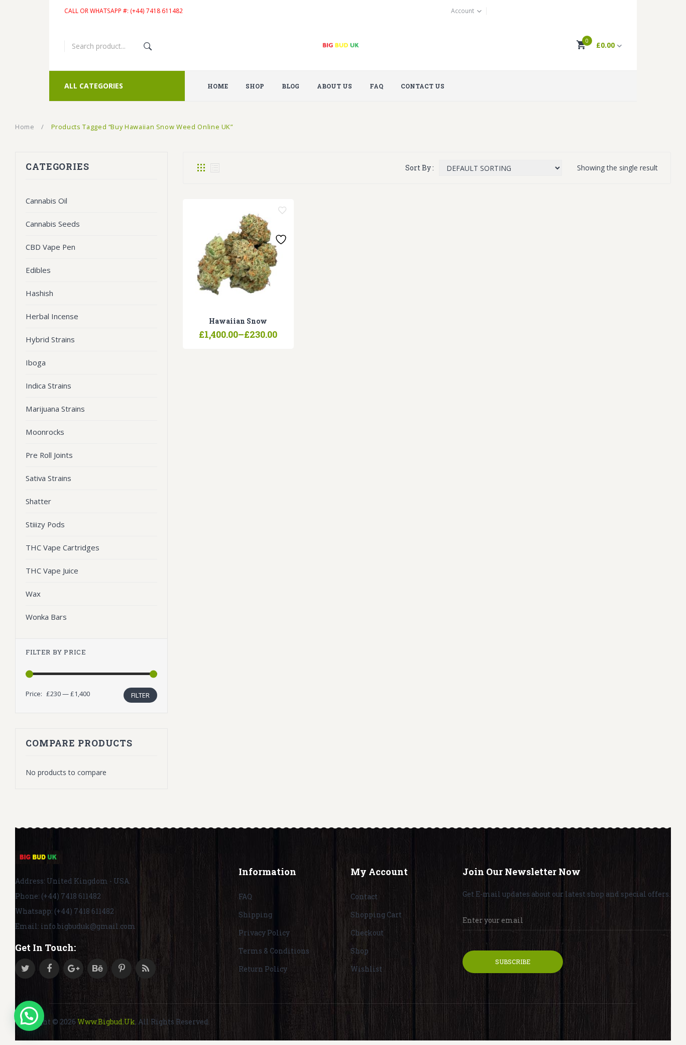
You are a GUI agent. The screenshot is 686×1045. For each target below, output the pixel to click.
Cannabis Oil (46, 201)
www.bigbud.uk (106, 1021)
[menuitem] (221, 86)
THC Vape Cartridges (62, 547)
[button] (29, 1016)
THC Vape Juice (52, 570)
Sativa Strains (48, 478)
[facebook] (49, 969)
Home (25, 126)
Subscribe (512, 962)
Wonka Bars (46, 617)
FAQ (245, 896)
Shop (360, 951)
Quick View (263, 329)
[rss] (146, 969)
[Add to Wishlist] (282, 210)
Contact (364, 896)
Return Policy (263, 969)
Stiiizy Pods (45, 524)
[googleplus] (73, 969)
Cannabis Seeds (53, 224)
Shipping (255, 914)
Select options (212, 329)
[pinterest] (121, 969)
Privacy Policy (264, 932)
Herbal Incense (52, 316)
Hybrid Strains (50, 339)
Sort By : (419, 167)
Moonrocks (45, 432)
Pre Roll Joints (49, 455)
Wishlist (366, 969)
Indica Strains (48, 386)
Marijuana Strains (55, 409)
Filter (140, 695)
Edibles (38, 270)
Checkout (367, 932)
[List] (215, 168)
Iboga (36, 362)
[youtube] (97, 969)
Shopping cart (376, 914)
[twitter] (25, 969)
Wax (33, 594)
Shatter (38, 501)
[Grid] (201, 168)
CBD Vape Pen (50, 247)
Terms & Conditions (274, 951)
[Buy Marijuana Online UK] (39, 857)
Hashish (39, 293)
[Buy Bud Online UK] (343, 46)
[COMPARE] (238, 329)
